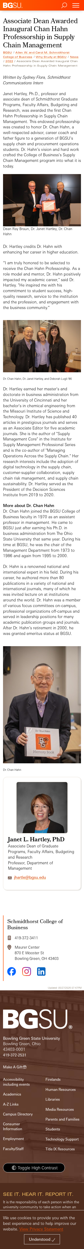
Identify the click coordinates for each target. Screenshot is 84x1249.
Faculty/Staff (13, 1149)
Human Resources (61, 1089)
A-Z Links (11, 1104)
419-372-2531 (14, 1055)
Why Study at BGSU (51, 57)
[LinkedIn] (41, 971)
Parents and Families (63, 1119)
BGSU (7, 52)
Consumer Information (12, 1126)
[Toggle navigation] (76, 5)
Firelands (53, 1079)
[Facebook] (11, 971)
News (74, 57)
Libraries (53, 1099)
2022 (9, 61)
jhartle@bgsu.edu (30, 877)
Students (53, 1129)
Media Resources (60, 1109)
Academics (12, 1094)
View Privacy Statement (41, 1229)
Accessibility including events (16, 1081)
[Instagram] (26, 971)
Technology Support (62, 1139)
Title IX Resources (60, 1149)
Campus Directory (18, 1114)
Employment (13, 1139)
